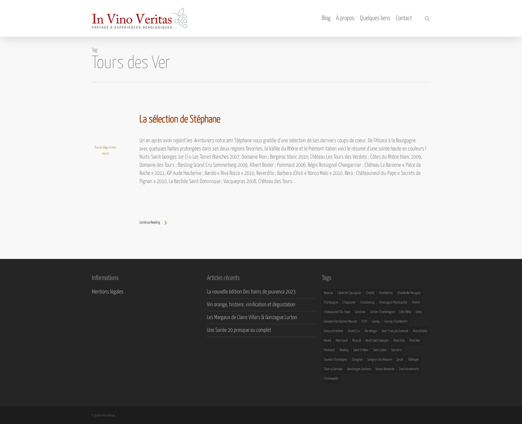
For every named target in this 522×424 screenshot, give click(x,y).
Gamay (376, 321)
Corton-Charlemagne (382, 312)
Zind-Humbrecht (409, 369)
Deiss (419, 312)
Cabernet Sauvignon (349, 293)
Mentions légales (107, 292)
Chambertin (386, 293)
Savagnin (357, 359)
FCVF (364, 321)
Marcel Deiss (420, 331)
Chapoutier (349, 302)
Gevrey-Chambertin (396, 321)
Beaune (328, 293)
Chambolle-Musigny (409, 293)
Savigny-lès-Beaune (379, 359)
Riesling (344, 350)
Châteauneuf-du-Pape (337, 312)
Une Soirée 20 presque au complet (239, 330)
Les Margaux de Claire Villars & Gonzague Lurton (252, 317)
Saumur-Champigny (335, 359)
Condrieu (360, 312)
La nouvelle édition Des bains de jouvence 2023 (251, 292)
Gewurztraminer (333, 331)
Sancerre (396, 350)
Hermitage (371, 331)
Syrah (399, 359)
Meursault (342, 340)
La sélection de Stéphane (179, 120)
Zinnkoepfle (331, 378)
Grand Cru (354, 331)
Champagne (331, 302)
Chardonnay (367, 302)
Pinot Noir (414, 340)
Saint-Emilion (360, 350)
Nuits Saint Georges (377, 340)
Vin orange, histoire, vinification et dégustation (251, 304)
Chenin (416, 302)
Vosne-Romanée (384, 369)
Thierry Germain (333, 369)
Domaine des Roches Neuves (340, 321)
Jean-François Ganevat (394, 331)
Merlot (327, 340)
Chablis (370, 293)
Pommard (329, 350)
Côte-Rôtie (405, 312)
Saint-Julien (380, 350)
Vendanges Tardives (359, 369)
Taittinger (413, 359)
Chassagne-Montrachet (393, 302)
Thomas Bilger (101, 147)
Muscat (356, 340)
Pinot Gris (399, 340)
